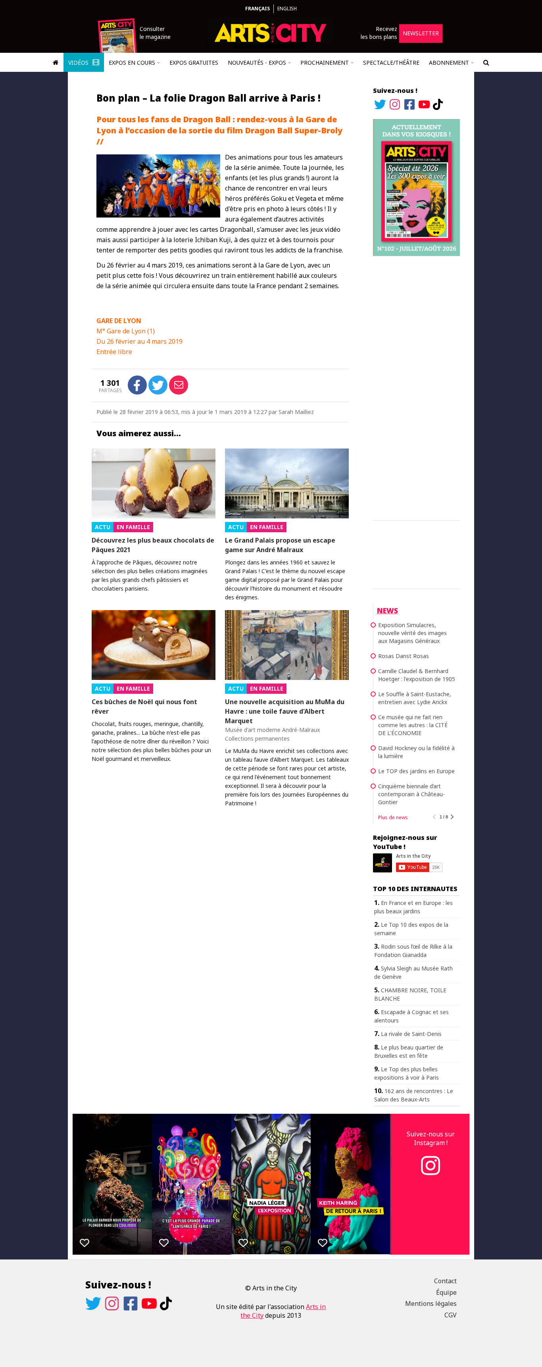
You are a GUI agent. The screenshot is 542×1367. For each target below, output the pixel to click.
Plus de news (393, 817)
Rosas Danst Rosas (403, 656)
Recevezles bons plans (379, 32)
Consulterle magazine (155, 32)
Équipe (446, 1292)
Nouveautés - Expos (257, 62)
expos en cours (132, 62)
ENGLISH (287, 8)
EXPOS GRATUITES (193, 62)
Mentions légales (431, 1303)
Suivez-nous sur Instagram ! (431, 1138)
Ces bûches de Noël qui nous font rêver (144, 706)
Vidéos (79, 62)
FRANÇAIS (257, 8)
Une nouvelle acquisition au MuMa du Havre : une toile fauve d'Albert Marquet (284, 711)
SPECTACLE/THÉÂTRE (391, 62)
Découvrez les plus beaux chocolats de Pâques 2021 (153, 545)
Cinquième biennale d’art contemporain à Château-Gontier (411, 794)
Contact (445, 1281)
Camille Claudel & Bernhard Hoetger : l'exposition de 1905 (416, 675)
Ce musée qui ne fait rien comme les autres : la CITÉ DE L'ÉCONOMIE (413, 725)
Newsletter (421, 33)
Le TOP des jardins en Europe (416, 771)
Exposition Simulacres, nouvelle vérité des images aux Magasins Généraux (412, 633)
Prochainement (324, 62)
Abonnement (449, 62)
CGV (450, 1315)
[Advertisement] (416, 387)
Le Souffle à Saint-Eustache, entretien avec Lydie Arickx (414, 698)
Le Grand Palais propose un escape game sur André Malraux (280, 545)
